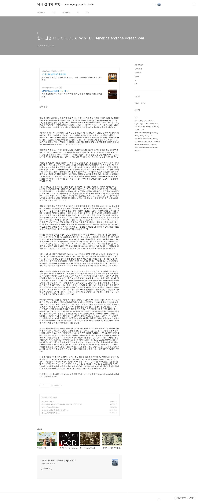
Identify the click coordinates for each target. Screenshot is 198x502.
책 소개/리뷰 (138, 139)
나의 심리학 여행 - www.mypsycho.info (65, 4)
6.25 (145, 121)
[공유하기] (46, 385)
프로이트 (151, 124)
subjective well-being (142, 144)
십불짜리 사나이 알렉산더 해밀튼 (54, 410)
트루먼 (146, 136)
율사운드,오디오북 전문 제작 (55, 91)
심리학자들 (66, 12)
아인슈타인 (141, 127)
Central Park (142, 141)
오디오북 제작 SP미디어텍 (54, 74)
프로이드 (150, 141)
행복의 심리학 (138, 121)
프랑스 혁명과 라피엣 (49, 413)
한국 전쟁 (157, 141)
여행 (53, 12)
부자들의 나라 (47, 401)
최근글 (137, 103)
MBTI (150, 121)
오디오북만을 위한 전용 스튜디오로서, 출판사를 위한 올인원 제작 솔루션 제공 (72, 95)
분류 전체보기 (139, 65)
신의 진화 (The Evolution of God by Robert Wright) (60, 404)
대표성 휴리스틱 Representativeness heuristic (146, 149)
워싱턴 (154, 127)
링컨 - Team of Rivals (50, 407)
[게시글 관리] (49, 385)
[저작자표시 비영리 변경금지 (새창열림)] (65, 385)
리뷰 (142, 130)
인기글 (143, 103)
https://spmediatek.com (51, 71)
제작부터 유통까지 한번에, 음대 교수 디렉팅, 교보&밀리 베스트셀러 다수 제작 (72, 78)
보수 (151, 136)
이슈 (136, 141)
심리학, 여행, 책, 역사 (48, 463)
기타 (87, 12)
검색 (153, 4)
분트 (156, 124)
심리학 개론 (138, 69)
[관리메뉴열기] (194, 4)
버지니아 (148, 127)
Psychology (139, 124)
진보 (136, 127)
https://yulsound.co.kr (50, 88)
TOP (159, 500)
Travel (137, 76)
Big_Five (153, 144)
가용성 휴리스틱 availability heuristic (146, 133)
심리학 (136, 136)
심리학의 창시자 (147, 139)
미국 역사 (137, 130)
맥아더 (146, 124)
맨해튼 (141, 136)
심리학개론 (41, 12)
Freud (155, 139)
